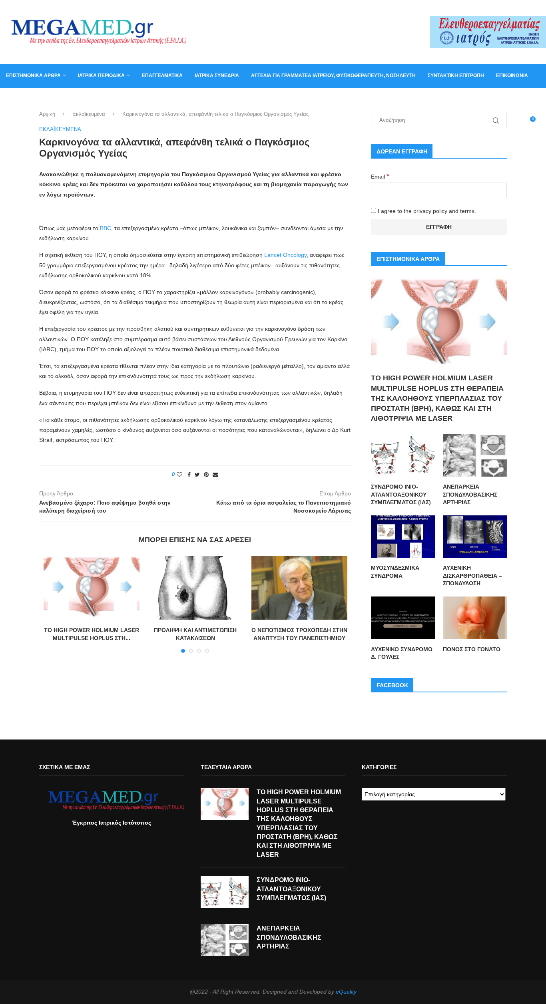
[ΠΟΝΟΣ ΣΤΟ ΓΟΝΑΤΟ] (475, 617)
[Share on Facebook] (189, 474)
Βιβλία (45, 99)
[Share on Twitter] (197, 474)
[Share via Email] (215, 474)
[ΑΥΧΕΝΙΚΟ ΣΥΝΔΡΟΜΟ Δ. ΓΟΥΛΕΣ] (403, 617)
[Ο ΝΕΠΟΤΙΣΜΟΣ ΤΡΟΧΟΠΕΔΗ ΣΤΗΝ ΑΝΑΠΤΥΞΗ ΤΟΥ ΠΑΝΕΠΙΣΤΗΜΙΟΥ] (299, 588)
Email (380, 176)
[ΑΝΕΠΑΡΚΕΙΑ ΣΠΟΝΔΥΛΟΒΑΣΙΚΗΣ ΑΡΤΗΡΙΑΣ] (475, 455)
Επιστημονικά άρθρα (33, 75)
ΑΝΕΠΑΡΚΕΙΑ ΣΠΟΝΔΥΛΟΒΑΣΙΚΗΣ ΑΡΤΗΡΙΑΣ (470, 494)
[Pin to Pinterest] (206, 474)
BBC (105, 228)
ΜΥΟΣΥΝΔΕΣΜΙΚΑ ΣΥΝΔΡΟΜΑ (395, 572)
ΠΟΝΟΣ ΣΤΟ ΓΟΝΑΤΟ (471, 649)
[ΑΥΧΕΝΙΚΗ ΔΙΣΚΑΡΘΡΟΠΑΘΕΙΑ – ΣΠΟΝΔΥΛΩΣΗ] (475, 536)
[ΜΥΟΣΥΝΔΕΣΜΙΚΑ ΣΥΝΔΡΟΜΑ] (403, 536)
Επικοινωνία (512, 75)
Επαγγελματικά (162, 75)
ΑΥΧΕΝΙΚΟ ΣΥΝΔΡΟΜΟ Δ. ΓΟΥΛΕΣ (401, 653)
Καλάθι (15, 99)
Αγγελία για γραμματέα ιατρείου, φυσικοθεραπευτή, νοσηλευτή (333, 75)
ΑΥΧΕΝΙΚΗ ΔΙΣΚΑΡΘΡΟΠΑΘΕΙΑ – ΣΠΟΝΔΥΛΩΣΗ (472, 575)
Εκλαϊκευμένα (88, 114)
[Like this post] (179, 474)
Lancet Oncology (285, 255)
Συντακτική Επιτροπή (456, 75)
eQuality (346, 991)
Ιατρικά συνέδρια (217, 75)
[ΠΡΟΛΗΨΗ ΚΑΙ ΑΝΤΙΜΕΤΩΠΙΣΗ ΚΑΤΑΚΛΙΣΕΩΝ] (195, 588)
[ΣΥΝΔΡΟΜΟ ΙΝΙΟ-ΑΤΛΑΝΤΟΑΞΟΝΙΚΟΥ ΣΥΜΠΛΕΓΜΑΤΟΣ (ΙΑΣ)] (403, 455)
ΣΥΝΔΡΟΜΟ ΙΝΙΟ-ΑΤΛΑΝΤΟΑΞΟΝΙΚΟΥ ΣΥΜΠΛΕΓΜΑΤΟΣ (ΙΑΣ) (401, 494)
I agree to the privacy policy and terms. (426, 211)
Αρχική (47, 114)
